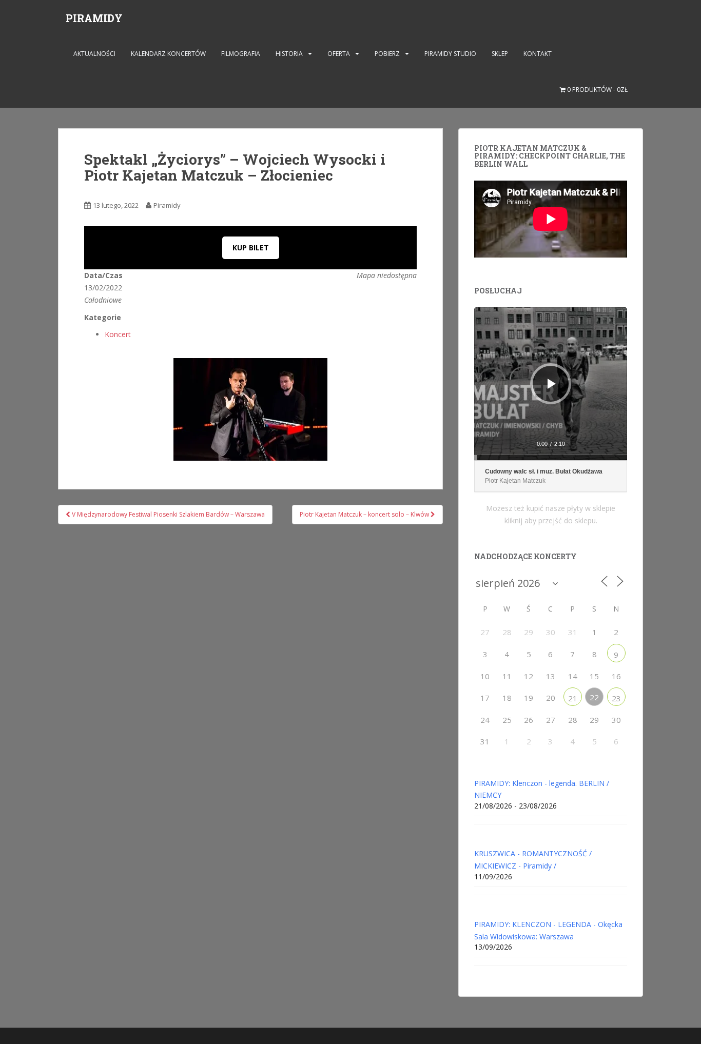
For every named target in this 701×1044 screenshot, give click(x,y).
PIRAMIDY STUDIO (450, 53)
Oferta (338, 53)
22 (594, 697)
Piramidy (167, 205)
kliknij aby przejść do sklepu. (550, 520)
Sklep (500, 53)
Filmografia (240, 53)
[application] (550, 383)
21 (572, 698)
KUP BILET (250, 247)
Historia (289, 53)
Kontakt (537, 53)
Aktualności (94, 53)
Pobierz (387, 53)
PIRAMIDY (94, 18)
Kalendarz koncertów (168, 53)
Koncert (118, 334)
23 (616, 698)
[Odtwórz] (552, 384)
